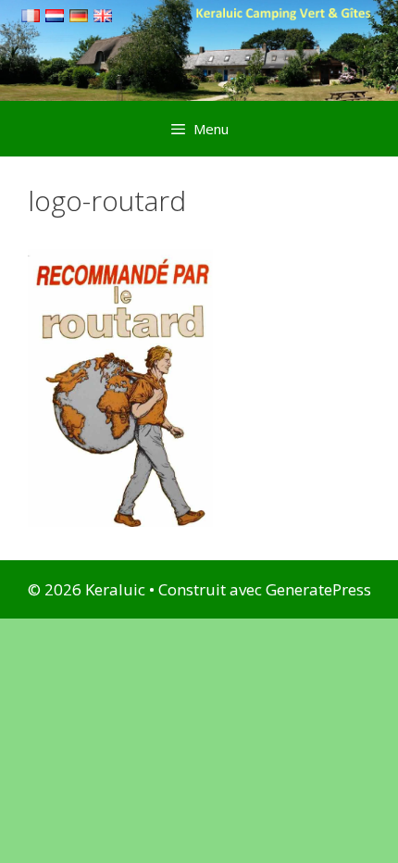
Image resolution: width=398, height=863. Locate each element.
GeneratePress (318, 589)
